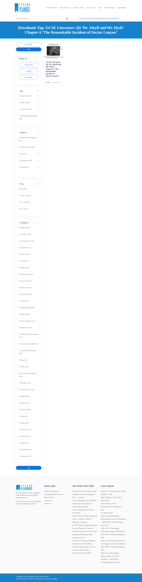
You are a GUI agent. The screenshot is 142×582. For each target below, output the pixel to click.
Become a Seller (79, 8)
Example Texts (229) (26, 274)
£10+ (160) (23, 209)
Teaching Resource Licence (54, 494)
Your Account (91, 8)
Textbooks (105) (25, 436)
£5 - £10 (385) (24, 202)
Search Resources (65, 8)
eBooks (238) (24, 267)
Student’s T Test (106, 494)
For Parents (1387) (26, 294)
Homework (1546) (26, 327)
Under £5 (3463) (25, 195)
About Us (47, 504)
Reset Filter (28, 44)
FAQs (100, 8)
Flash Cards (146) (25, 287)
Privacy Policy (49, 497)
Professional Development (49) (28, 139)
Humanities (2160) (26, 160)
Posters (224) (24, 367)
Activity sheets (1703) (27, 241)
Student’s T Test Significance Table (113, 491)
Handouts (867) (25, 314)
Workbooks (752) (25, 456)
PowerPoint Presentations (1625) (27, 375)
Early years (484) (25, 96)
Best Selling (28, 77)
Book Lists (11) (25, 254)
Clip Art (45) (24, 261)
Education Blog (109, 8)
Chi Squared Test (107, 513)
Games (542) (24, 301)
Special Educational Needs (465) (28, 117)
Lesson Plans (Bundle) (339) (29, 344)
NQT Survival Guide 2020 (81, 553)
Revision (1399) (25, 409)
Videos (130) (24, 443)
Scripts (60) (24, 416)
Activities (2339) (25, 234)
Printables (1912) (25, 383)
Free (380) (23, 189)
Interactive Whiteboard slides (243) (28, 335)
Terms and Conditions (50, 579)
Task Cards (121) (25, 429)
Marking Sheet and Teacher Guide (84, 491)
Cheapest (28, 71)
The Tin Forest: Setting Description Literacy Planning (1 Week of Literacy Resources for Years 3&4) (84, 528)
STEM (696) (24, 167)
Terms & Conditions (51, 491)
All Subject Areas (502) (27, 147)
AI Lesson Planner (51, 8)
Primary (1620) (25, 102)
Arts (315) (23, 154)
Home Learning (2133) (27, 321)
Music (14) (23, 360)
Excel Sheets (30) (25, 281)
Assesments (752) (25, 247)
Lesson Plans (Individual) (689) (27, 352)
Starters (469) (24, 423)
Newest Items (28, 65)
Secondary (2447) (25, 109)
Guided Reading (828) (27, 307)
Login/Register (121, 8)
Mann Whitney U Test (108, 504)
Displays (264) (24, 227)
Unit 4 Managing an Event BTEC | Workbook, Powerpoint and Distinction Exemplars (84, 504)
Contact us (48, 500)
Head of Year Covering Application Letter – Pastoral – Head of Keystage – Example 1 (84, 519)
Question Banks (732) (27, 389)
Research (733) (25, 403)
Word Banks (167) (26, 449)
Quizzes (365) (24, 396)
